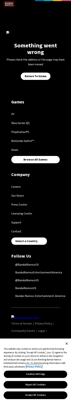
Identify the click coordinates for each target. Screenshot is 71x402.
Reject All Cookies (35, 384)
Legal (41, 331)
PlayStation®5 (20, 132)
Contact (16, 231)
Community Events (23, 331)
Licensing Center (21, 214)
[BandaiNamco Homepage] (25, 317)
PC (13, 114)
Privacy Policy (43, 324)
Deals (14, 150)
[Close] (67, 344)
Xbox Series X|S (20, 123)
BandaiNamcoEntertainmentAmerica (38, 272)
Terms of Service (21, 324)
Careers (16, 187)
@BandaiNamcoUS (27, 265)
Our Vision (17, 196)
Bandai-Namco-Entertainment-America (40, 296)
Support (16, 223)
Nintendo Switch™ (22, 141)
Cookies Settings (35, 374)
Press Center (19, 205)
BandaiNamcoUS (25, 288)
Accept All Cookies (35, 395)
